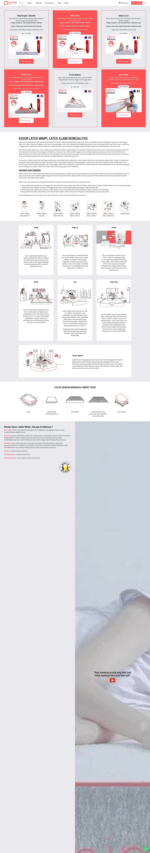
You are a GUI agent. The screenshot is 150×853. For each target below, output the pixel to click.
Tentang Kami (49, 3)
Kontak (66, 3)
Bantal (29, 3)
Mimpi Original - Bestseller (26, 16)
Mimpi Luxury (75, 15)
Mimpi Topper (123, 74)
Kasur (21, 3)
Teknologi (39, 3)
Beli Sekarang (136, 3)
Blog (59, 3)
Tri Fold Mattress (75, 75)
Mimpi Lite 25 (123, 16)
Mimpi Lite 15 (26, 74)
